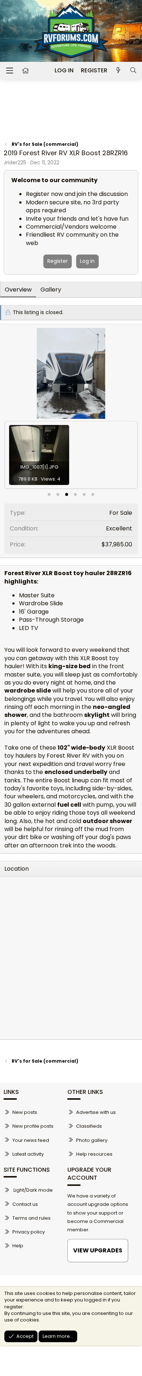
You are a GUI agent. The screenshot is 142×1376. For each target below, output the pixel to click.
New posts (24, 1112)
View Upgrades (97, 1250)
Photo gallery (91, 1140)
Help (17, 1245)
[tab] (49, 494)
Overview (18, 289)
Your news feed (30, 1140)
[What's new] (118, 70)
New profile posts (33, 1126)
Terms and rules (31, 1218)
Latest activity (28, 1154)
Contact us (25, 1204)
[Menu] (9, 70)
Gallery (50, 289)
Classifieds (89, 1126)
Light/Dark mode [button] (32, 1190)
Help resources (94, 1154)
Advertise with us (96, 1112)
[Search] (133, 70)
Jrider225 (15, 162)
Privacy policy (28, 1231)
